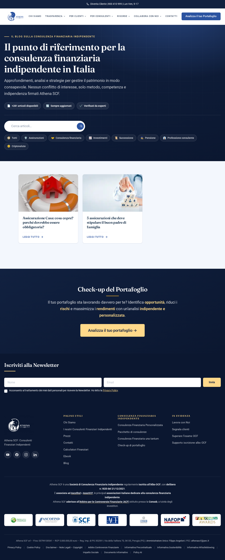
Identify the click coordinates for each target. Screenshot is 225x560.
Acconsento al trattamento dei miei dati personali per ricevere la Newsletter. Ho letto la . (63, 390)
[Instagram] (26, 454)
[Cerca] (80, 126)
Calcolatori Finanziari (75, 449)
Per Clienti (76, 16)
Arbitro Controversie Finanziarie (103, 547)
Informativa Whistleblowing (200, 547)
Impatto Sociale (91, 552)
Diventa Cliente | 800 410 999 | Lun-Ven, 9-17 (114, 3)
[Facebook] (16, 454)
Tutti (12, 137)
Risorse (122, 16)
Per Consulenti (100, 16)
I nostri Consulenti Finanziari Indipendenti (87, 429)
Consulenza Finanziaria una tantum (138, 438)
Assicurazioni (34, 137)
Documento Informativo (116, 552)
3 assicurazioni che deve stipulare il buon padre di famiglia (106, 222)
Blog (66, 463)
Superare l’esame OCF (185, 436)
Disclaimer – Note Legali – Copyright (64, 547)
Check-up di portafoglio (131, 445)
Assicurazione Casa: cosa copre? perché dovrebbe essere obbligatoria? (48, 222)
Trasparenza (54, 16)
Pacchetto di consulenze (132, 432)
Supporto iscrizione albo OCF (189, 442)
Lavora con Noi (181, 422)
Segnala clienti (180, 429)
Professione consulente (178, 137)
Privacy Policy (110, 390)
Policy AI (137, 552)
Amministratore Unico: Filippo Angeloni (165, 540)
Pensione (148, 137)
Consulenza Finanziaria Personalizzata (140, 425)
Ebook (67, 456)
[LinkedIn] (35, 454)
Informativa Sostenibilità (169, 547)
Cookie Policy (33, 547)
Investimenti (98, 137)
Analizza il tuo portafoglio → (112, 330)
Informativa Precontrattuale (138, 547)
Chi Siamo (69, 422)
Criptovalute (16, 146)
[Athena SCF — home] (15, 16)
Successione (124, 137)
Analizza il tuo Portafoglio (201, 16)
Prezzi (66, 436)
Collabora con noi (146, 16)
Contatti (171, 16)
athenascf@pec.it (200, 540)
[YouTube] (7, 454)
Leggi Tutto (31, 236)
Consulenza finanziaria (66, 137)
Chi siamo (35, 16)
